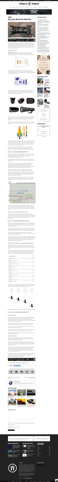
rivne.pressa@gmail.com (28, 478)
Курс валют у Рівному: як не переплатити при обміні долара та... (17, 451)
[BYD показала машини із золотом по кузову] (31, 392)
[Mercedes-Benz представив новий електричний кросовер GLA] (21, 402)
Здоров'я (27, 7)
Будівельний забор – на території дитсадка (40, 85)
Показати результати (44, 133)
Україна (13, 7)
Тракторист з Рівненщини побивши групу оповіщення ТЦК (16, 455)
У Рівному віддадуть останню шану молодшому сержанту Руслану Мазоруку (43, 30)
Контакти (44, 481)
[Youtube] (49, 0)
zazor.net (20, 481)
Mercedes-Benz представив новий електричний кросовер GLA (21, 406)
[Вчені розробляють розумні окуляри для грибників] (21, 392)
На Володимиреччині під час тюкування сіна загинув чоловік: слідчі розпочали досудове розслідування (43, 50)
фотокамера (26, 362)
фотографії (23, 362)
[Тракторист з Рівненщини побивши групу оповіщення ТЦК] (10, 455)
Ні (39, 130)
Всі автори (35, 481)
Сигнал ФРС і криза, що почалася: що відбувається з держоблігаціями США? (40, 95)
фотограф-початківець (18, 362)
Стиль (43, 7)
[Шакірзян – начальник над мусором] (40, 102)
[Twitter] (48, 0)
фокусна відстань (12, 362)
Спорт (31, 7)
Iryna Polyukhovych (12, 20)
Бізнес (24, 7)
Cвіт (10, 7)
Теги (28, 481)
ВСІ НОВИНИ (43, 53)
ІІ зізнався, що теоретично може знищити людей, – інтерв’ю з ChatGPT (11, 397)
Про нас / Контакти (33, 0)
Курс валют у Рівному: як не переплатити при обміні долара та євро (42, 25)
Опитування (31, 481)
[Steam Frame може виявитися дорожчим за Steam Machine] (31, 402)
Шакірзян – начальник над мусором (39, 106)
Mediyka (13, 481)
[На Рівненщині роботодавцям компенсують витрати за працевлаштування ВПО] (47, 90)
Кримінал (39, 7)
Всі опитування (44, 136)
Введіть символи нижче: (11, 424)
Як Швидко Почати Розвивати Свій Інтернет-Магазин (29, 377)
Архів (26, 481)
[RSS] (46, 0)
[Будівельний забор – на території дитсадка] (40, 81)
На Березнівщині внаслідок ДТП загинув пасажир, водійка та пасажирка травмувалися (43, 44)
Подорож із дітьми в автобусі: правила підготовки (14, 377)
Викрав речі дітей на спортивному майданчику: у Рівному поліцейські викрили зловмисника (43, 47)
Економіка (35, 7)
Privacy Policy (48, 481)
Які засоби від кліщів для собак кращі (46, 85)
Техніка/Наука (39, 453)
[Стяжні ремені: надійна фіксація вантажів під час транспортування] (47, 102)
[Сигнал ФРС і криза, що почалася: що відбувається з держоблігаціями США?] (40, 90)
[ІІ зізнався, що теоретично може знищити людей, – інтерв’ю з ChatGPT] (12, 392)
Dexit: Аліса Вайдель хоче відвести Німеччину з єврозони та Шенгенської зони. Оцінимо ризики (43, 41)
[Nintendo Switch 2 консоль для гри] (12, 402)
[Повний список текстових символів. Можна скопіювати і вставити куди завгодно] (25, 446)
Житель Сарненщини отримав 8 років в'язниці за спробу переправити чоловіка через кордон (43, 34)
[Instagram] (45, 0)
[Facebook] (44, 0)
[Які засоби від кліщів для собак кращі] (47, 81)
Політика (20, 7)
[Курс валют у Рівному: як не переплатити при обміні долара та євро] (10, 451)
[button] (46, 7)
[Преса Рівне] (29, 4)
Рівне (17, 7)
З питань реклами (37, 0)
